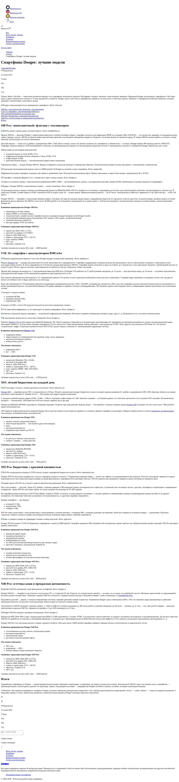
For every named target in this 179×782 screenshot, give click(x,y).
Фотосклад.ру (15, 9)
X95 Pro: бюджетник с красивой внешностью (20, 116)
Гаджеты (9, 39)
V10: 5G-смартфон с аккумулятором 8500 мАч (20, 112)
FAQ (12, 22)
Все (7, 33)
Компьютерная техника (15, 41)
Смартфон (5, 68)
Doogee (12, 68)
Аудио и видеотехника (15, 44)
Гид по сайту (6, 48)
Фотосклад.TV (16, 13)
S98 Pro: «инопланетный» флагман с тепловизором (22, 109)
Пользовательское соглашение (18, 775)
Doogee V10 (13, 263)
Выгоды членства (17, 17)
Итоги (3, 120)
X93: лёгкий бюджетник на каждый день (18, 114)
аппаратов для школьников (162, 411)
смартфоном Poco (125, 595)
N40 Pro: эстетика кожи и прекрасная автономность (22, 118)
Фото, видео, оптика (14, 35)
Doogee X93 (6, 392)
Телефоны (10, 37)
